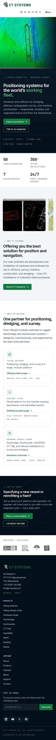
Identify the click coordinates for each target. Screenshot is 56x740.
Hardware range (10, 615)
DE (29, 12)
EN (21, 12)
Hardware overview (17, 455)
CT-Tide (7, 628)
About (6, 661)
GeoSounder (9, 624)
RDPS (6, 637)
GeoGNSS (8, 633)
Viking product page (17, 373)
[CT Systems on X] (19, 719)
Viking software (10, 605)
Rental (6, 647)
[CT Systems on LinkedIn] (6, 719)
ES (36, 12)
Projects (7, 665)
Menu (48, 12)
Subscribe (46, 707)
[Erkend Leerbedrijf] (47, 548)
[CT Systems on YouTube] (12, 719)
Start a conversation (16, 516)
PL (40, 12)
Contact (7, 684)
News (6, 674)
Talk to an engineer (16, 129)
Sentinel (7, 642)
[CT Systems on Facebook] (26, 719)
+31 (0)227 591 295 (15, 523)
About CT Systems (15, 287)
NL (25, 12)
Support (7, 679)
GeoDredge (8, 619)
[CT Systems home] (17, 4)
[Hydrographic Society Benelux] (37, 548)
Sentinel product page (18, 410)
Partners (7, 670)
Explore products (15, 121)
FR (33, 12)
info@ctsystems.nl (12, 588)
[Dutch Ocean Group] (25, 548)
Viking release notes (12, 610)
